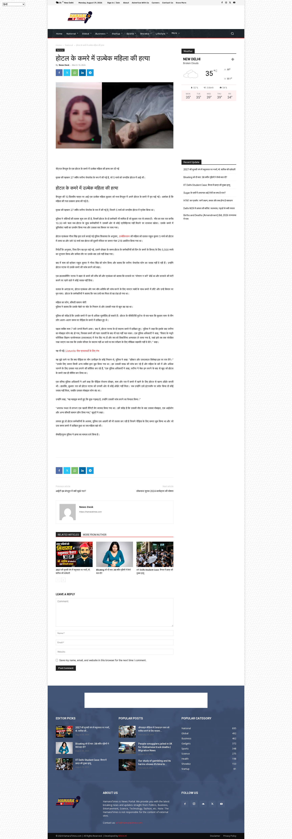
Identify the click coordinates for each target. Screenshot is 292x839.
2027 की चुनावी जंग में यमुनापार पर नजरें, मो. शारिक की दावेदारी (209, 169)
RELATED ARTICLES (68, 534)
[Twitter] (230, 3)
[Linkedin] (82, 72)
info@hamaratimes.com (129, 822)
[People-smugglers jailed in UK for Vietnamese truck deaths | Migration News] (127, 748)
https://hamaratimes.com (90, 512)
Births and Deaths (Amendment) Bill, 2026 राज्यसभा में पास (210, 217)
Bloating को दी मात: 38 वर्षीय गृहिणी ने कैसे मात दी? (205, 177)
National (69, 45)
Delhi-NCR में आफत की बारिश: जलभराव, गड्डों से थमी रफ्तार (209, 208)
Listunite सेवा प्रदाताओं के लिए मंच (82, 350)
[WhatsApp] (74, 72)
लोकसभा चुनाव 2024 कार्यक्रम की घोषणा (154, 491)
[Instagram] (226, 3)
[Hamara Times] (80, 17)
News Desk (64, 65)
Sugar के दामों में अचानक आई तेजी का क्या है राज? (205, 192)
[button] (232, 34)
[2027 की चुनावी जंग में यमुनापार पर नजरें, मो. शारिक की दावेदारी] (74, 554)
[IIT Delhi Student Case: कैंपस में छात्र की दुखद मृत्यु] (155, 554)
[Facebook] (222, 3)
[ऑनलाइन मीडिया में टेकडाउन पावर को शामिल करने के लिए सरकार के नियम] (127, 732)
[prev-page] (58, 580)
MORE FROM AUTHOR (94, 534)
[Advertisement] (173, 17)
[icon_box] (181, 3)
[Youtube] (234, 3)
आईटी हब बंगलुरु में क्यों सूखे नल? (71, 491)
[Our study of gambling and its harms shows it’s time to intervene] (127, 765)
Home (59, 45)
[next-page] (63, 580)
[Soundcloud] (203, 804)
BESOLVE (122, 835)
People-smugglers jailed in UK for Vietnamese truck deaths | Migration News (155, 747)
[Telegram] (90, 72)
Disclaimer (215, 835)
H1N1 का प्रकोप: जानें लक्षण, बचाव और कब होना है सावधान (208, 200)
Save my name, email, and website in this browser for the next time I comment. (102, 660)
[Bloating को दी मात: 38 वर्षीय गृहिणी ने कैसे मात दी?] (114, 554)
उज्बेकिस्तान (124, 236)
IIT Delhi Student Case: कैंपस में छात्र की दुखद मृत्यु (207, 185)
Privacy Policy (229, 835)
